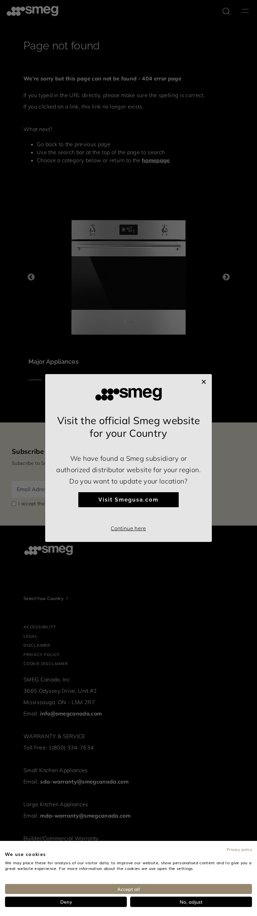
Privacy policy (239, 849)
